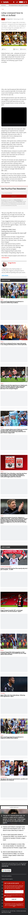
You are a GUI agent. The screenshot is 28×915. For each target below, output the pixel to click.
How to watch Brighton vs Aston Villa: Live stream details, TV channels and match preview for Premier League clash (14, 845)
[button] (2, 2)
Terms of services (17, 200)
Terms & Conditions (12, 905)
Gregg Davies (10, 19)
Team (3, 9)
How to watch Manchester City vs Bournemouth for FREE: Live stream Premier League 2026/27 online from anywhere (13, 854)
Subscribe (21, 2)
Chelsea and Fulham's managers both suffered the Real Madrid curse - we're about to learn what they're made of (14, 828)
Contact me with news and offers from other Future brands (14, 895)
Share (5, 49)
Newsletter (24, 49)
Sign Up (14, 899)
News (3, 19)
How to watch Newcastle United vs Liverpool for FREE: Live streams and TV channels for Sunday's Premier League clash (15, 837)
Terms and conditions (7, 876)
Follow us (16, 49)
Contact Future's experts (7, 879)
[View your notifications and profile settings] (13, 2)
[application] (14, 116)
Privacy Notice (19, 201)
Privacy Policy (18, 904)
